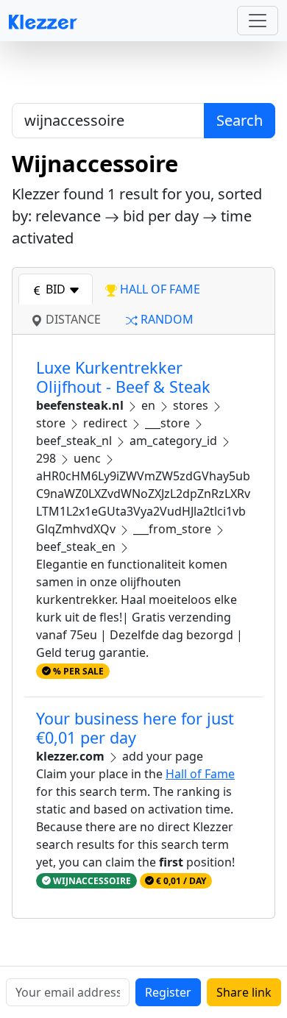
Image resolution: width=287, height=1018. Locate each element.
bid (55, 289)
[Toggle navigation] (257, 20)
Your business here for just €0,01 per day (135, 728)
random (166, 319)
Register (168, 992)
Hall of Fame (200, 774)
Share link (244, 992)
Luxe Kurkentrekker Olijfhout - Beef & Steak (123, 377)
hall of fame (158, 289)
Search (239, 120)
